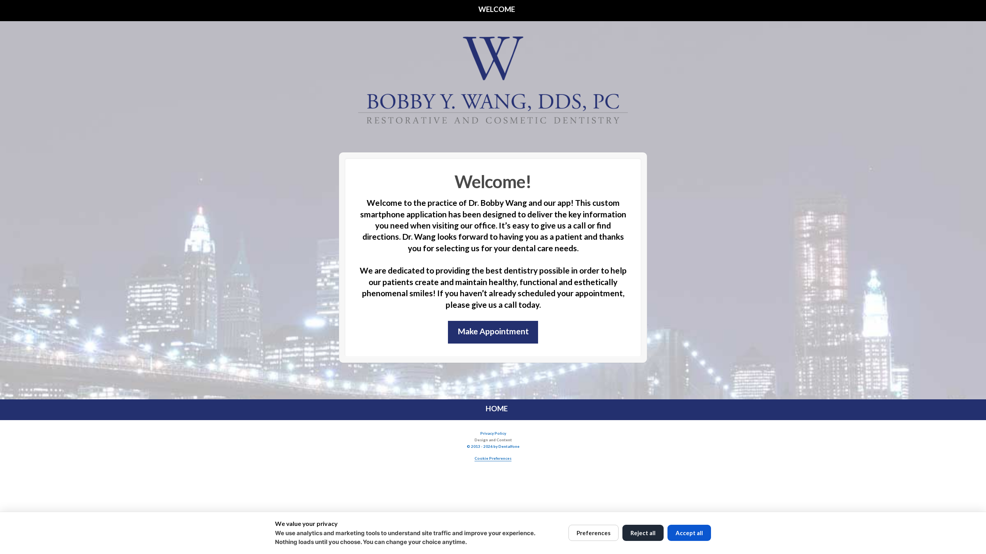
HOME (496, 408)
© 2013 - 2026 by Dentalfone (493, 446)
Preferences (593, 532)
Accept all (689, 532)
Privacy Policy (493, 433)
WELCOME (496, 9)
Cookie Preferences (493, 458)
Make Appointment (493, 331)
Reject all (643, 532)
